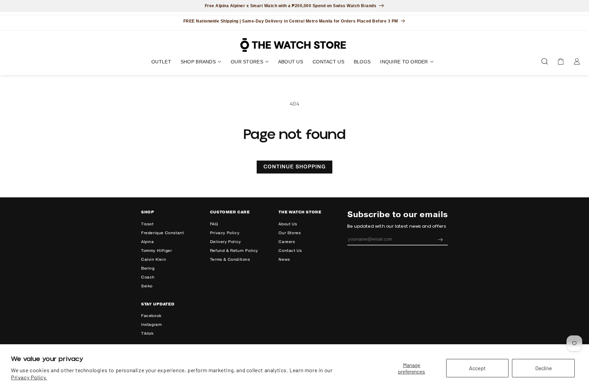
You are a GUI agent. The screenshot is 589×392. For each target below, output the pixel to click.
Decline (543, 368)
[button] (201, 62)
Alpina (147, 242)
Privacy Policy (224, 233)
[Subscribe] (440, 239)
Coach (148, 277)
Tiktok (147, 333)
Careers (286, 242)
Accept (477, 368)
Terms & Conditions (230, 259)
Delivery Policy (225, 242)
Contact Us (290, 251)
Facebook (151, 316)
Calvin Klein (153, 259)
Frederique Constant (162, 233)
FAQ (214, 224)
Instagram (151, 325)
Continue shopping (294, 166)
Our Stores (289, 233)
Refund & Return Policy (234, 251)
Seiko (147, 286)
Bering (148, 268)
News (284, 259)
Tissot (147, 224)
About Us (287, 224)
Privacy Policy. (29, 377)
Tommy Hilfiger (156, 251)
